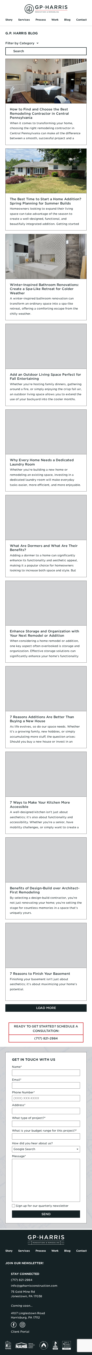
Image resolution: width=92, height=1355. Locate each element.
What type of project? (29, 1118)
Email (16, 1079)
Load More (46, 1008)
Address (18, 1105)
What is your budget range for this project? (44, 1130)
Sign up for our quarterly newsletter (42, 1205)
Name (17, 1066)
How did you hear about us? (32, 1143)
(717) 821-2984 (46, 1038)
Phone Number (23, 1092)
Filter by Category (19, 43)
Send (46, 1214)
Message (19, 1156)
